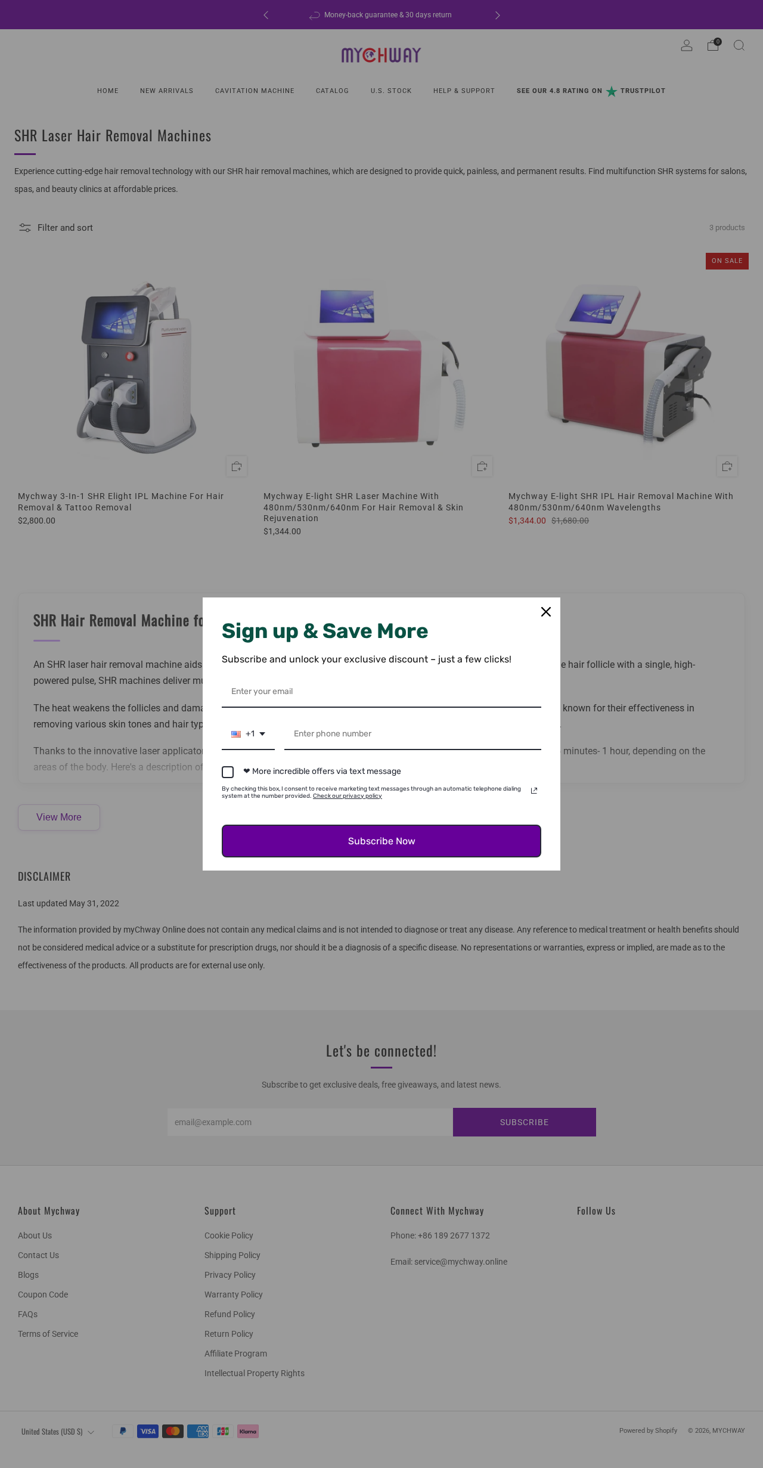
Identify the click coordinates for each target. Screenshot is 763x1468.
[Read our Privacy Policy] (534, 790)
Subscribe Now (381, 841)
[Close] (546, 611)
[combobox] (248, 735)
